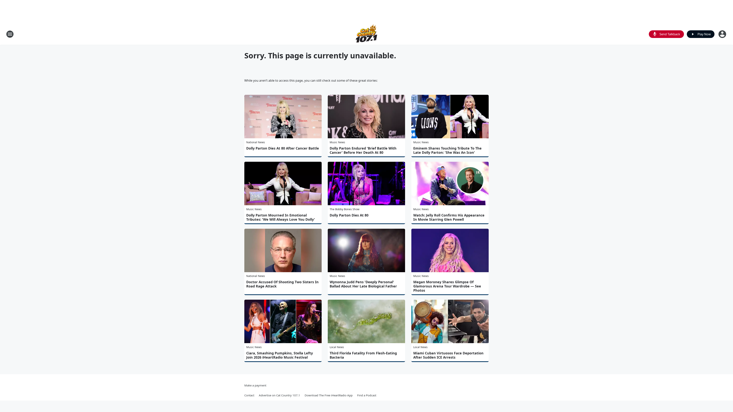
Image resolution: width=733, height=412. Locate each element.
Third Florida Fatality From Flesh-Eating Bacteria (363, 355)
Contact (249, 395)
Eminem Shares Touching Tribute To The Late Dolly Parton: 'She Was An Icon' (447, 150)
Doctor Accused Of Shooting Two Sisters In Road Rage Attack (282, 284)
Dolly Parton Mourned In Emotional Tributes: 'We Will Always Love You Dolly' (280, 217)
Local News (337, 347)
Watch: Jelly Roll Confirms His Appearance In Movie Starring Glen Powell (448, 217)
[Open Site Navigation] (10, 34)
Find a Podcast (366, 395)
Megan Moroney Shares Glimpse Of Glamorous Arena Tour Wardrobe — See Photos (447, 286)
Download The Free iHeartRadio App (329, 395)
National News (255, 142)
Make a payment (255, 385)
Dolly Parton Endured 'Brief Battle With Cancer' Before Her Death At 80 (363, 150)
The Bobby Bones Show (344, 209)
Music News (337, 142)
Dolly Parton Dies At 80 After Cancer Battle (282, 148)
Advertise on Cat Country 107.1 (279, 395)
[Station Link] (366, 34)
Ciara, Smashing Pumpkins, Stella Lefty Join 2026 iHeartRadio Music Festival (279, 355)
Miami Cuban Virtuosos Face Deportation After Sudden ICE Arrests (448, 355)
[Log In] (722, 34)
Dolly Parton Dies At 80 (349, 215)
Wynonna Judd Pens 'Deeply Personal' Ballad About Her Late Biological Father (363, 284)
